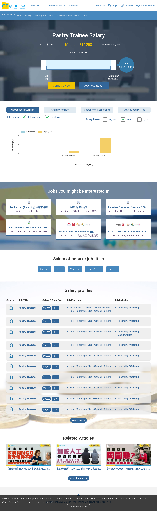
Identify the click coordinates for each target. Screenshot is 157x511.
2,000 (145, 119)
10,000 (112, 119)
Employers (56, 117)
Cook (59, 269)
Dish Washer (94, 269)
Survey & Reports (44, 15)
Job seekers (33, 117)
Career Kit (35, 5)
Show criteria (77, 52)
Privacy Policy (123, 498)
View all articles (77, 478)
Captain (113, 269)
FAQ (86, 15)
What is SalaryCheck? (68, 15)
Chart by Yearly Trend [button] (134, 109)
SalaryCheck (8, 14)
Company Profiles (56, 5)
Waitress (75, 269)
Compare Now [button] (61, 85)
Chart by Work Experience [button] (97, 109)
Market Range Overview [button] (22, 109)
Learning (73, 5)
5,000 (129, 119)
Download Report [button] (94, 85)
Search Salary (24, 15)
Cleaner (44, 269)
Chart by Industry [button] (60, 109)
